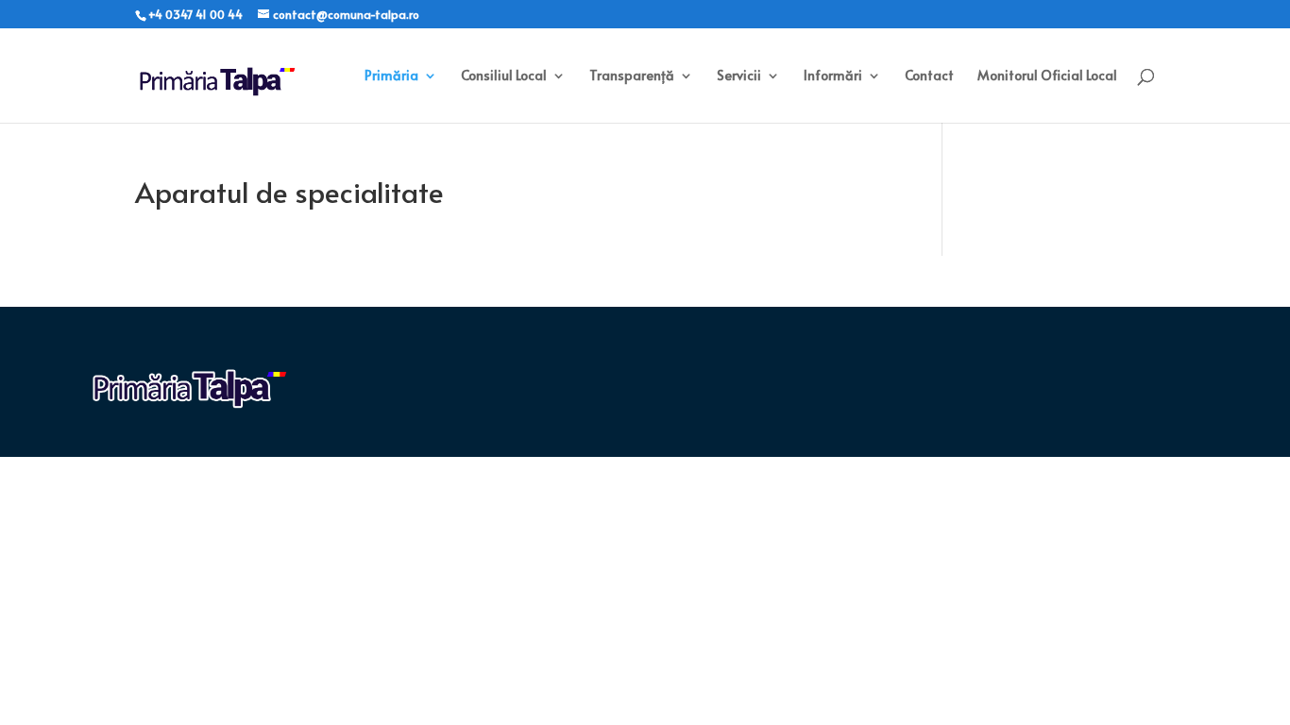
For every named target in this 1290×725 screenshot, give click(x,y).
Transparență (631, 76)
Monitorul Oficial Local (1047, 76)
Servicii (739, 76)
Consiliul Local (504, 76)
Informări (833, 76)
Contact (929, 76)
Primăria (391, 76)
